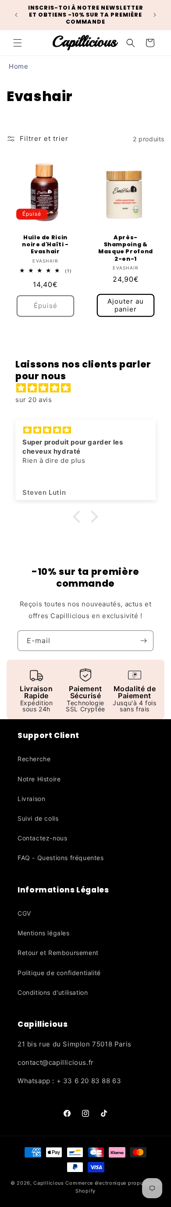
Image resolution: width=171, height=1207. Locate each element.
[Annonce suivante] (154, 14)
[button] (17, 42)
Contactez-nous (42, 838)
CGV (24, 913)
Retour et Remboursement (58, 952)
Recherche (34, 759)
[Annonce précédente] (16, 14)
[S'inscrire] (143, 640)
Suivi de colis (38, 818)
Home (18, 66)
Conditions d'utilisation (53, 992)
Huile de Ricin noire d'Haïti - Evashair (45, 244)
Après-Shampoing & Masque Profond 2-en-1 (125, 248)
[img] (89, 388)
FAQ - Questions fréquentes (61, 857)
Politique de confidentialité (59, 972)
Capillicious (48, 1183)
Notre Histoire (39, 779)
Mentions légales (44, 933)
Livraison (31, 798)
